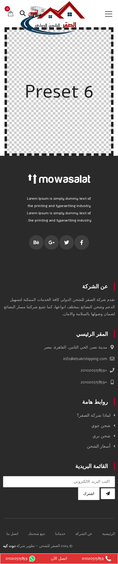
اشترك (88, 493)
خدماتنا (60, 533)
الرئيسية (108, 533)
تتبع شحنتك (36, 533)
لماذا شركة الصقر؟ (93, 415)
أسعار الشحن (98, 446)
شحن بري (101, 436)
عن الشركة (83, 533)
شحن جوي (100, 426)
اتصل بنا (12, 533)
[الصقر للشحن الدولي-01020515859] (53, 17)
